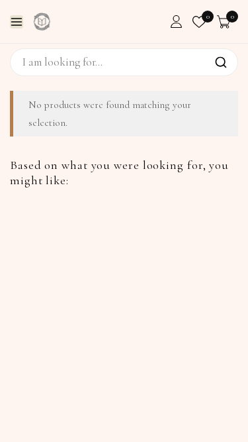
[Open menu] (16, 21)
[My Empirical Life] (42, 21)
